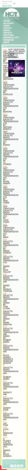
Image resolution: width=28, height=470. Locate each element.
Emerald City (11, 37)
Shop (6, 42)
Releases (9, 23)
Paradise (9, 40)
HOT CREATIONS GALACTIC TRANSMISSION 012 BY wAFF (10, 231)
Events (8, 28)
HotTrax (9, 35)
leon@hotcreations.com (7, 463)
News (7, 25)
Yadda (8, 460)
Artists (8, 32)
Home (7, 21)
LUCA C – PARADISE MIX (8, 432)
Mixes (7, 30)
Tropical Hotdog (13, 460)
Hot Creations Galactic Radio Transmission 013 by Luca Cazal (10, 214)
